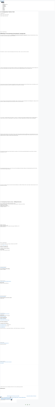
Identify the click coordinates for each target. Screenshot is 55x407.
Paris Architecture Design (3, 324)
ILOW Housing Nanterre (3, 267)
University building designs (22, 397)
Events (3, 7)
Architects (4, 5)
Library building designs (15, 397)
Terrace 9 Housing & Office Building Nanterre (5, 281)
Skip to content (2, 0)
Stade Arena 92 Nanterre (3, 316)
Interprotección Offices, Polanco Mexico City (7, 398)
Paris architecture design (7, 397)
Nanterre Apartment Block (3, 318)
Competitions (4, 6)
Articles (4, 9)
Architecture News (5, 4)
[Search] (11, 399)
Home (3, 3)
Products (4, 8)
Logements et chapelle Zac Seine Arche (4, 313)
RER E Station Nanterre (3, 296)
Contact (4, 10)
